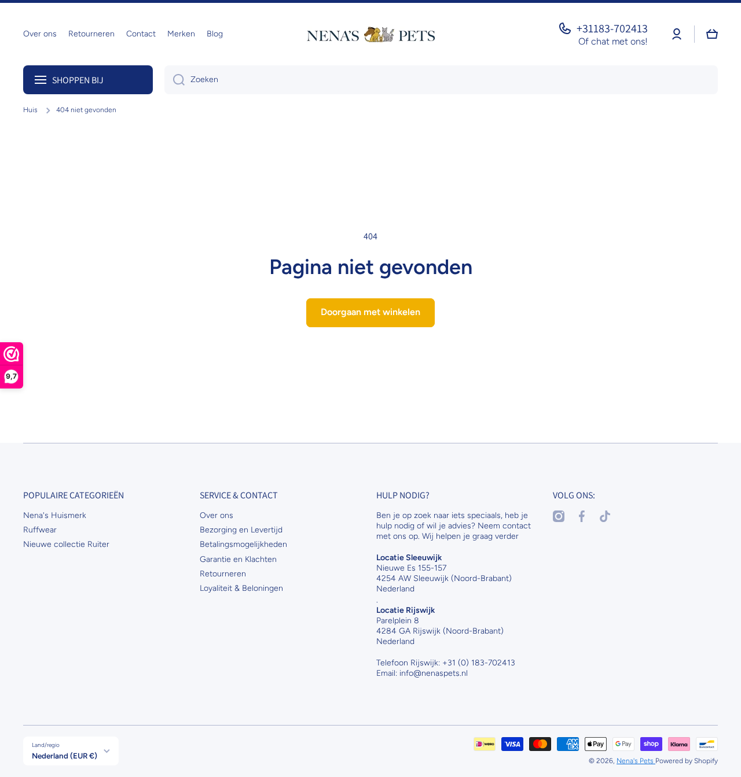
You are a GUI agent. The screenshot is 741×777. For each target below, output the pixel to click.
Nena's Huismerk (54, 515)
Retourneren (223, 574)
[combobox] (441, 79)
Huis (30, 110)
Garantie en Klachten (238, 559)
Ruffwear (40, 530)
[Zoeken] (174, 79)
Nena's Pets (636, 761)
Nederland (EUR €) (64, 755)
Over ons (216, 515)
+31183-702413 (612, 28)
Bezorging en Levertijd (241, 530)
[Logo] (370, 34)
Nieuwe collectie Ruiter (66, 544)
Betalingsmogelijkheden (243, 544)
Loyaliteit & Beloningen (241, 588)
